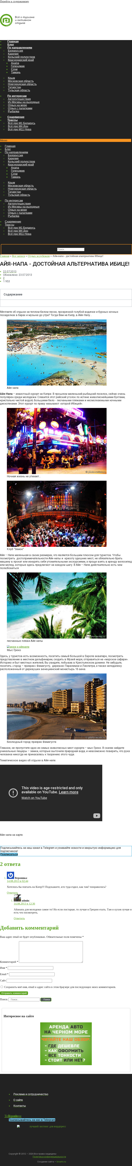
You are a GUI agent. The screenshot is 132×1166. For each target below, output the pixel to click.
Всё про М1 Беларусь (21, 123)
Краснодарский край (21, 60)
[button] (65, 140)
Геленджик (18, 66)
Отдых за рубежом (39, 256)
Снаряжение (15, 117)
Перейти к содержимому (14, 1)
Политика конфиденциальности (49, 1156)
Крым (11, 78)
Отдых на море (17, 105)
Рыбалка (13, 111)
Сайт (3, 980)
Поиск (52, 249)
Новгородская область (22, 84)
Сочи (14, 69)
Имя (3, 967)
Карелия (13, 53)
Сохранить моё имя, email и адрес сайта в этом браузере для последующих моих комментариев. (60, 987)
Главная (13, 41)
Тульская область (19, 90)
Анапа (15, 63)
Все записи (18, 256)
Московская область (21, 81)
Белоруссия (15, 50)
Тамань (15, 72)
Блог (10, 44)
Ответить (12, 892)
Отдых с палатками (20, 108)
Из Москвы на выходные (24, 102)
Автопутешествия (19, 99)
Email (4, 974)
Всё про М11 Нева (19, 129)
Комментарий (9, 961)
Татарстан (14, 87)
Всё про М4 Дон (18, 126)
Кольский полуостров (21, 56)
